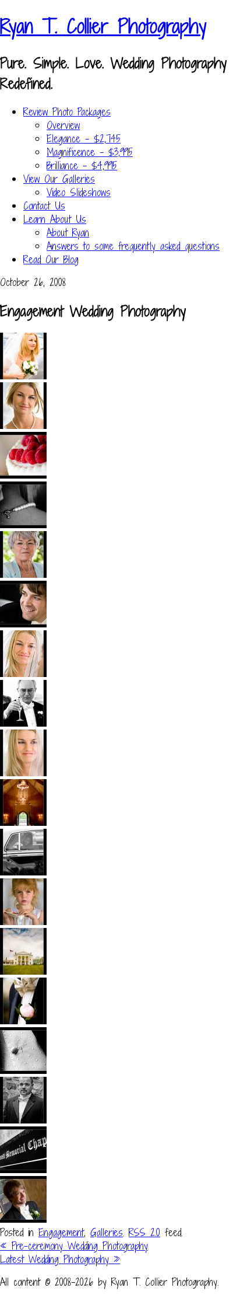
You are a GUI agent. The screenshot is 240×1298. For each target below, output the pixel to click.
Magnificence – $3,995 (90, 152)
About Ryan (68, 232)
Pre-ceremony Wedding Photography (74, 1245)
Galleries (106, 1232)
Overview (63, 125)
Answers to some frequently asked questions (133, 246)
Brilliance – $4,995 (82, 165)
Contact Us (44, 205)
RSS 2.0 (144, 1232)
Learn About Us (54, 219)
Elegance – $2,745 (84, 138)
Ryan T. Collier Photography (103, 26)
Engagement (61, 1232)
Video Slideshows (79, 192)
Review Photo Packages (67, 111)
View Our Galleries (59, 179)
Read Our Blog (51, 259)
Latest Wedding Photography (60, 1259)
